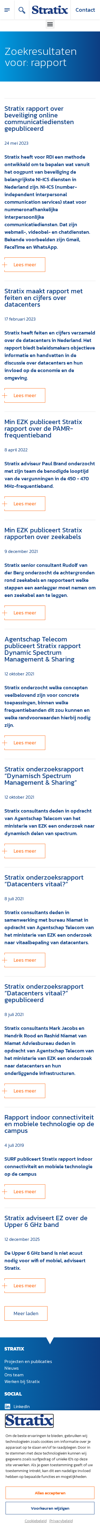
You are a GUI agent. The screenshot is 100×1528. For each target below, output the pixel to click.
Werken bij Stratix (22, 1381)
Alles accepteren (50, 1493)
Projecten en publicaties (28, 1361)
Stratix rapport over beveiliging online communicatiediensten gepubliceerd (39, 118)
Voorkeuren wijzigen (50, 1508)
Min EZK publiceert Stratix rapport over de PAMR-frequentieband (43, 428)
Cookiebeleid (36, 1521)
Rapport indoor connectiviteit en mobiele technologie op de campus (49, 1123)
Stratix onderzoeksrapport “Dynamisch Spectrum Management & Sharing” (44, 775)
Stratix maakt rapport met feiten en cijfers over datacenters (43, 297)
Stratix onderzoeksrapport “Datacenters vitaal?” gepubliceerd (44, 993)
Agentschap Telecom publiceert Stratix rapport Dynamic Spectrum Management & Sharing (42, 649)
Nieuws (11, 1368)
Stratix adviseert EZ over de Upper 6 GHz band (46, 1221)
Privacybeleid (61, 1521)
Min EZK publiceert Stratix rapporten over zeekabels (43, 533)
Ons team (14, 1374)
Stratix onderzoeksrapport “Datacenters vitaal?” (44, 880)
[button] (50, 24)
